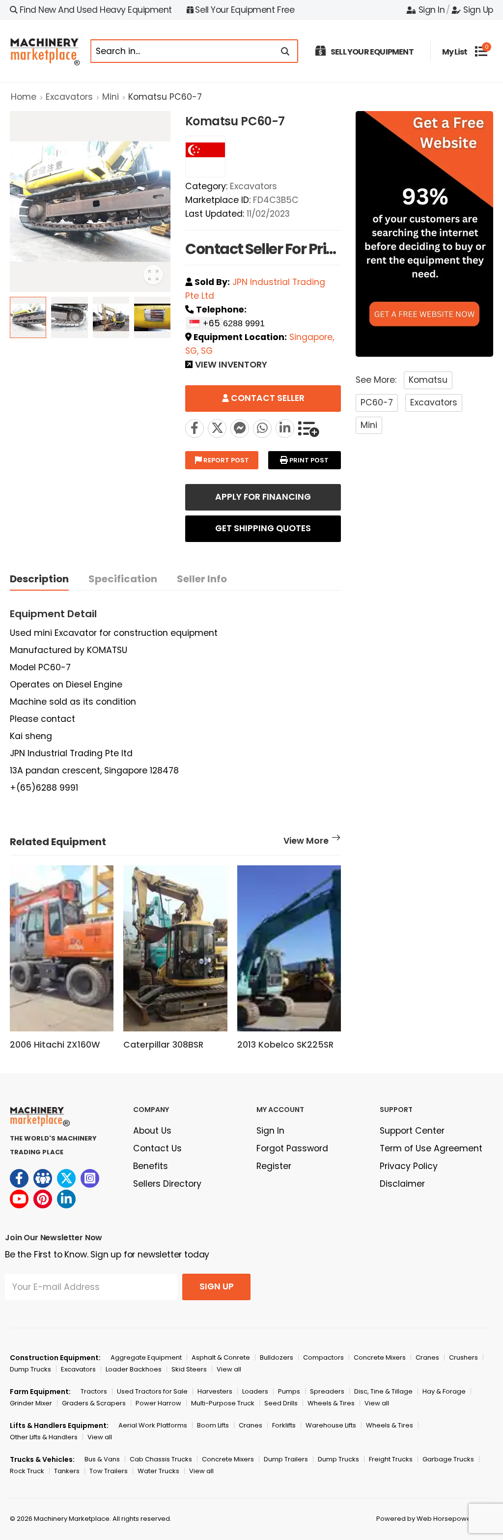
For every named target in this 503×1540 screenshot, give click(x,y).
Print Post (308, 460)
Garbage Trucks (448, 1459)
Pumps (289, 1391)
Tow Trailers (108, 1471)
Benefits (150, 1166)
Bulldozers (276, 1357)
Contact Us (157, 1148)
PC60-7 (377, 402)
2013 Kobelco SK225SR (285, 1045)
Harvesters (214, 1391)
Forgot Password (292, 1148)
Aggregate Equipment (146, 1357)
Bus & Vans (102, 1459)
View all (229, 1369)
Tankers (67, 1471)
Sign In (432, 10)
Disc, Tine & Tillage (383, 1391)
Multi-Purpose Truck (222, 1403)
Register (273, 1166)
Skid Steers (189, 1369)
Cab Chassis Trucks (161, 1459)
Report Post (225, 460)
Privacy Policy (409, 1166)
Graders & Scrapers (94, 1403)
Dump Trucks (30, 1369)
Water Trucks (158, 1471)
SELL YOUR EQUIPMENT (372, 51)
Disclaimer (402, 1184)
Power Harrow (158, 1403)
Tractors (94, 1391)
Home (23, 97)
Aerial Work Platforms (152, 1425)
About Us (152, 1131)
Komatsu (428, 380)
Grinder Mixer (31, 1403)
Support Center (412, 1131)
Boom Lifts (213, 1425)
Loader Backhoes (134, 1369)
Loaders (255, 1391)
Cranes (427, 1357)
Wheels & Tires (331, 1403)
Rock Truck (27, 1471)
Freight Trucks (391, 1459)
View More (306, 842)
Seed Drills (281, 1403)
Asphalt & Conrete (221, 1357)
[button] (323, 965)
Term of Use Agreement (431, 1148)
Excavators (69, 97)
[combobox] (204, 323)
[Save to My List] (308, 428)
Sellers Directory (167, 1184)
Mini (110, 97)
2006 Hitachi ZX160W (55, 1045)
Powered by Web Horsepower (425, 1518)
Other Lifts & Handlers (44, 1437)
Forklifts (284, 1425)
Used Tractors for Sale (152, 1391)
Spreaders (327, 1391)
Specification (122, 579)
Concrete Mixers (380, 1357)
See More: (376, 380)
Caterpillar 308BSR (163, 1045)
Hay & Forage (444, 1391)
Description (39, 579)
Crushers (463, 1357)
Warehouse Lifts (331, 1425)
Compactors (323, 1357)
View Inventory (231, 366)
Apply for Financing (263, 497)
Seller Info (202, 579)
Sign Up (478, 10)
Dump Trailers (286, 1459)
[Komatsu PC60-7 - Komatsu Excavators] (217, 428)
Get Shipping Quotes (263, 528)
